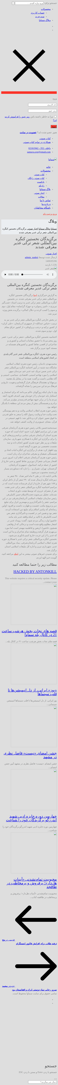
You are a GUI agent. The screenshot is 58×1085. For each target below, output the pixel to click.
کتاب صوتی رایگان (36, 178)
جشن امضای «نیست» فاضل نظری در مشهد (30, 755)
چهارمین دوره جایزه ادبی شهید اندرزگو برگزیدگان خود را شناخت (31, 818)
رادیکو (41, 186)
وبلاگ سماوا (45, 20)
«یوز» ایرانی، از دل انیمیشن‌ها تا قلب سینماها (32, 692)
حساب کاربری (37, 13)
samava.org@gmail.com (39, 152)
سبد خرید (39, 16)
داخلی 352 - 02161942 (39, 148)
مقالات (41, 197)
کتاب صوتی (45, 138)
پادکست (40, 182)
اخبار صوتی (39, 193)
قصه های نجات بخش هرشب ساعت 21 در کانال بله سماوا (29, 633)
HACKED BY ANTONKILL (35, 572)
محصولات (46, 9)
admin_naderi (31, 257)
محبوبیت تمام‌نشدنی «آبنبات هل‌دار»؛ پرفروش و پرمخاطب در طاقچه (32, 883)
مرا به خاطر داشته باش (42, 116)
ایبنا (35, 295)
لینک (16, 554)
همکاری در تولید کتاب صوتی (37, 142)
